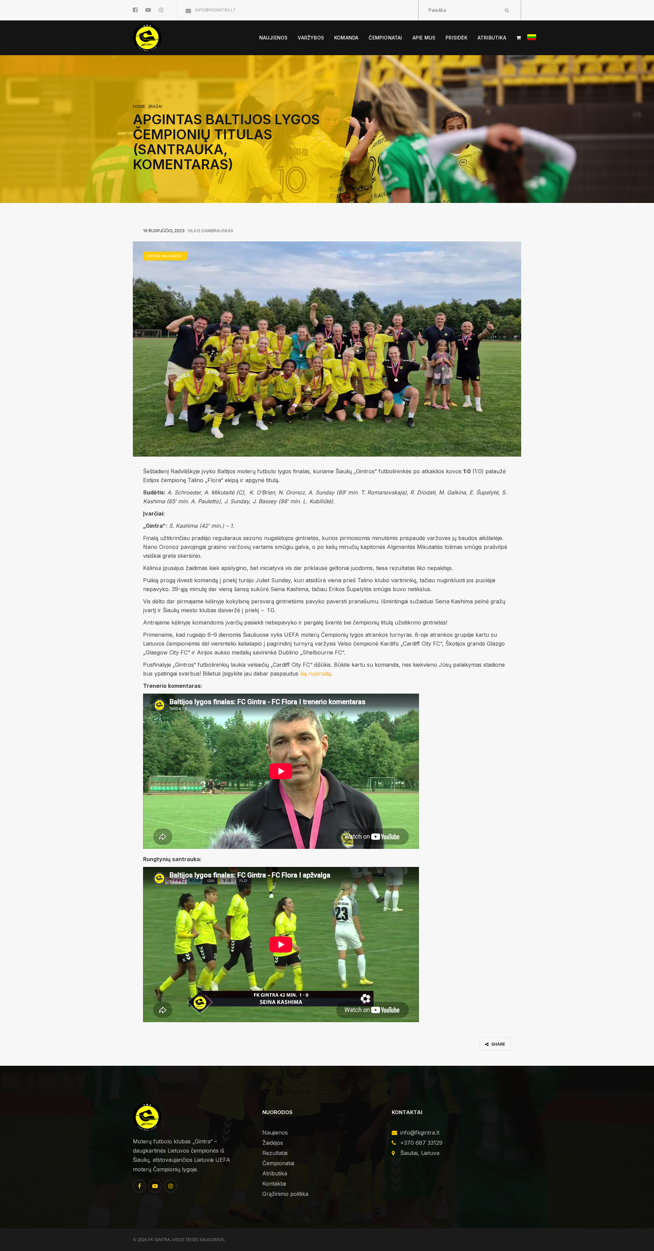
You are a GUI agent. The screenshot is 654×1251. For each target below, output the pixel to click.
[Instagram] (170, 1185)
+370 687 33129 (421, 1142)
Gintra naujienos (164, 256)
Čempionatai (278, 1163)
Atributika (274, 1173)
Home (139, 106)
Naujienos (275, 1132)
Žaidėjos (272, 1142)
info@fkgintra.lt (215, 10)
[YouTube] (155, 1185)
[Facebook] (139, 1185)
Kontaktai (274, 1183)
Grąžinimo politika (285, 1193)
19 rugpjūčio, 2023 (164, 230)
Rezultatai (274, 1153)
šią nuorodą (315, 673)
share (497, 1044)
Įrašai (155, 106)
